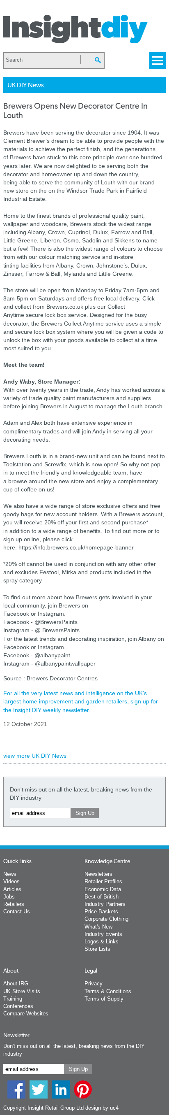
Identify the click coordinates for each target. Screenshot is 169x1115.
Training (12, 999)
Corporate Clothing (106, 919)
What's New (98, 927)
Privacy (93, 983)
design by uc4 (102, 1108)
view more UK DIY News (34, 755)
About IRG (15, 983)
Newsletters (98, 874)
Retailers (13, 904)
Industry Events (103, 934)
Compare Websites (25, 1013)
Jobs (9, 897)
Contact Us (16, 911)
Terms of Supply (103, 999)
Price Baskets (101, 911)
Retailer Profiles (103, 881)
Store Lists (97, 949)
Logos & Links (101, 941)
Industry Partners (105, 904)
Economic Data (102, 889)
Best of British (101, 897)
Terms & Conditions (107, 991)
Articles (12, 889)
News (9, 874)
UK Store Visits (21, 991)
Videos (11, 881)
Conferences (18, 1006)
